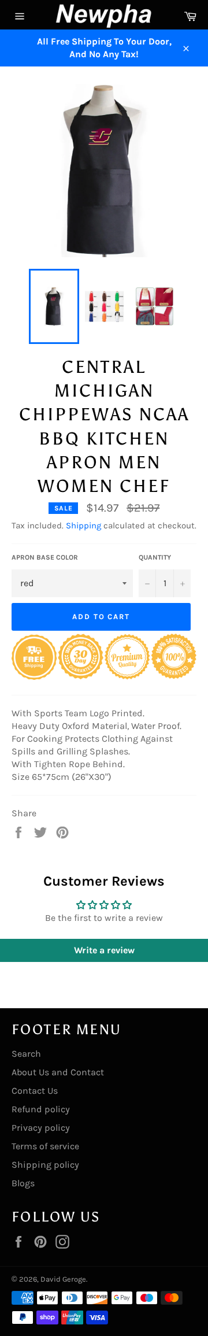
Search (26, 1053)
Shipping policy (45, 1164)
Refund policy (41, 1109)
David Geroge (63, 1279)
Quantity (155, 557)
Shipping (83, 525)
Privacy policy (41, 1127)
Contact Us (35, 1090)
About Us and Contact (58, 1072)
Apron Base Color (45, 557)
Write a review (104, 950)
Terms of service (45, 1146)
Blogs (23, 1183)
